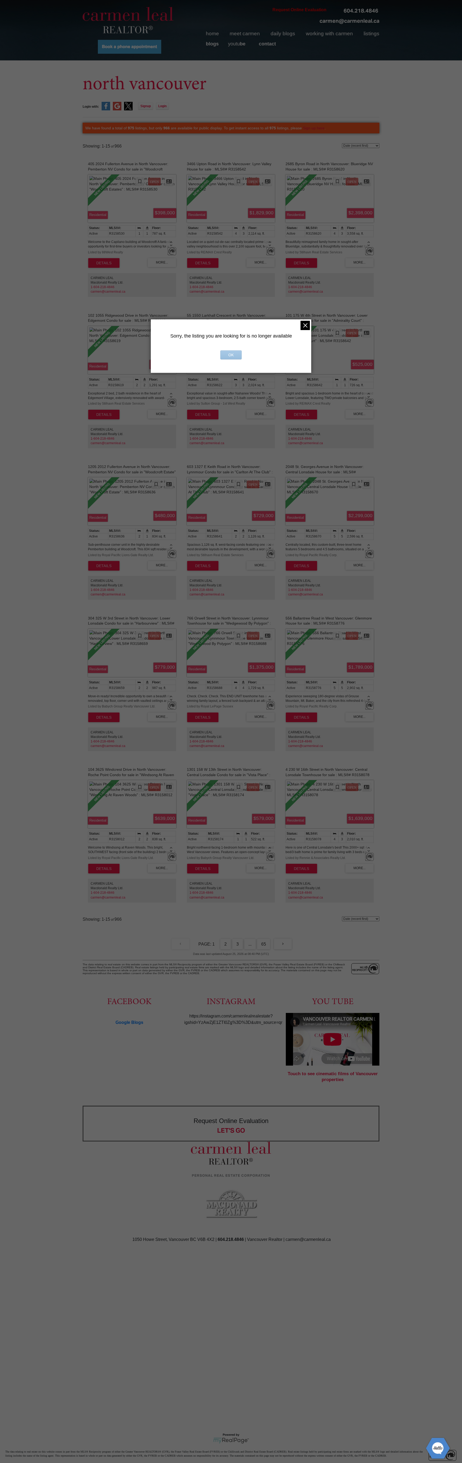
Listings (371, 33)
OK (231, 355)
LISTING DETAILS (104, 263)
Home (212, 33)
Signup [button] (145, 106)
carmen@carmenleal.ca (349, 21)
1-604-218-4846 (102, 287)
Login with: (91, 107)
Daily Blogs (283, 33)
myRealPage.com (231, 1440)
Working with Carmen (329, 33)
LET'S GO (231, 1130)
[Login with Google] (117, 109)
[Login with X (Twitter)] (128, 109)
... (250, 944)
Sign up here (314, 128)
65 (263, 944)
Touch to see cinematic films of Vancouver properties (333, 1076)
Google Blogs (129, 1022)
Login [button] (162, 106)
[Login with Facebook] (106, 109)
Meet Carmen (245, 33)
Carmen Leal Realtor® (128, 20)
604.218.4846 (361, 10)
